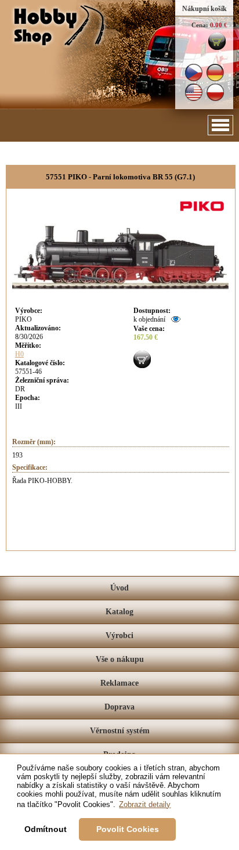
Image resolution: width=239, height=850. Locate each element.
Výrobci (119, 635)
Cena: (199, 24)
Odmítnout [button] (45, 829)
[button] (220, 125)
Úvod (119, 588)
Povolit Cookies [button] (127, 829)
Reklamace (119, 683)
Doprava (119, 707)
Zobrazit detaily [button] (145, 804)
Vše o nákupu (120, 659)
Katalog (119, 611)
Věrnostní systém (120, 730)
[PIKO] (203, 212)
